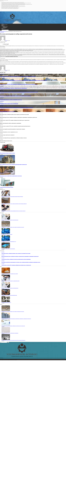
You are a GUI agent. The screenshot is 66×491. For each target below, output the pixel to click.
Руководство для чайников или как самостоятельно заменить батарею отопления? (12, 196)
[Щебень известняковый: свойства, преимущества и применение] (6, 332)
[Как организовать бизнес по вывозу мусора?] (7, 151)
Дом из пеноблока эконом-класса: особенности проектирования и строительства (13, 164)
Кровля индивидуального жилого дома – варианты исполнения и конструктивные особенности (14, 203)
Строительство (4, 31)
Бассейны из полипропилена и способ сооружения (8, 248)
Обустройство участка (4, 24)
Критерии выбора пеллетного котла (7, 111)
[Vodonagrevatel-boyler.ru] (12, 21)
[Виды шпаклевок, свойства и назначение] (6, 233)
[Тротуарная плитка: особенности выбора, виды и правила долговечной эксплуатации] (6, 226)
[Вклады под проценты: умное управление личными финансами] (6, 219)
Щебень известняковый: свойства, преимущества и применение (10, 5)
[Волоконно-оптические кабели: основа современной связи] (6, 294)
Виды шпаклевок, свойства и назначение (7, 234)
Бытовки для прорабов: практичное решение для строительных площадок (15, 95)
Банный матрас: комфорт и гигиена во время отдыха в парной (10, 273)
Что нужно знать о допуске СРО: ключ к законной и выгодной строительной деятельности (13, 6)
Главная (1, 31)
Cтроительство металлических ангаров (6, 187)
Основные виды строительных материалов (9, 103)
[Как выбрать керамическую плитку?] (6, 301)
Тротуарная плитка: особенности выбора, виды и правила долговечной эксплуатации (13, 2)
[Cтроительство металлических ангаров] (7, 185)
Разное (2, 28)
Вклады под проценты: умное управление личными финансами (10, 8)
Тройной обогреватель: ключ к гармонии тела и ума (11, 99)
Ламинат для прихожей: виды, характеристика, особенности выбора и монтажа (16, 107)
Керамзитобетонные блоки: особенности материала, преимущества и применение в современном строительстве (23, 80)
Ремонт (2, 25)
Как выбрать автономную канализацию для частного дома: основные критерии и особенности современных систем (17, 4)
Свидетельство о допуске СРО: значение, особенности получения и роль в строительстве (18, 84)
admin (6, 40)
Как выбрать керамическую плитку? (6, 302)
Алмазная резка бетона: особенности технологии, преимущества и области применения (13, 3)
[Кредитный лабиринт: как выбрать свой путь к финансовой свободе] (6, 280)
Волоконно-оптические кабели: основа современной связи (9, 295)
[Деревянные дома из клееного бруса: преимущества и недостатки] (7, 174)
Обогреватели (5, 27)
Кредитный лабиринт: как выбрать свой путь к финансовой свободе (10, 7)
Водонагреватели (5, 26)
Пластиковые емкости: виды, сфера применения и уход (9, 241)
